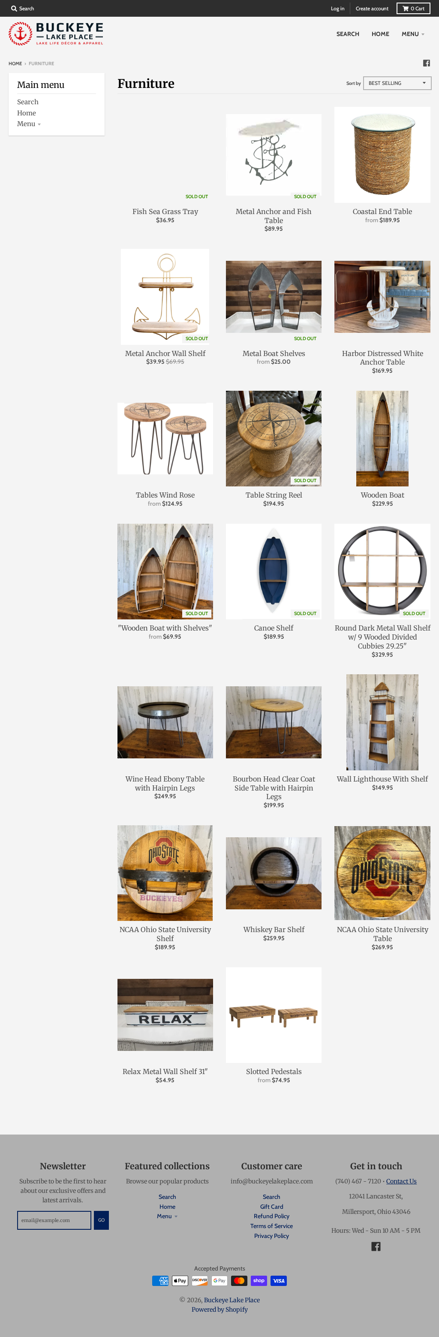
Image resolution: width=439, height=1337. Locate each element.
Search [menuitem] (348, 34)
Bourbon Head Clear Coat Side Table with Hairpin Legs (274, 788)
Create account (372, 8)
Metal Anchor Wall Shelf (165, 353)
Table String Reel (274, 495)
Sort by (353, 83)
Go (101, 1220)
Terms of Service (271, 1226)
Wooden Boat (382, 495)
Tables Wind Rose (165, 495)
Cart (417, 8)
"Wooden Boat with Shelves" (165, 628)
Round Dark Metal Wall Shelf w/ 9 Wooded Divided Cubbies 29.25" (382, 637)
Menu (26, 124)
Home (15, 63)
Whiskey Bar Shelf (274, 929)
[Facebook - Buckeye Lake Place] (426, 63)
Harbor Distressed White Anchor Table (382, 358)
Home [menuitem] (380, 34)
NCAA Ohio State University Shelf (165, 934)
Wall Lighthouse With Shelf (382, 779)
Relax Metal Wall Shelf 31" (165, 1071)
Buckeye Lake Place (232, 1300)
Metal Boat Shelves (274, 353)
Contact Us (401, 1181)
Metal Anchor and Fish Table (274, 216)
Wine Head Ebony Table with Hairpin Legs (165, 783)
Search (28, 102)
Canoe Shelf (273, 628)
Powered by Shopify (220, 1309)
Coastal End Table (382, 211)
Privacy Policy (271, 1236)
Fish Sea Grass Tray (165, 211)
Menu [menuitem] (410, 34)
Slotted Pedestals (274, 1071)
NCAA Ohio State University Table (382, 934)
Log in (338, 8)
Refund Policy (271, 1216)
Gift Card (271, 1206)
